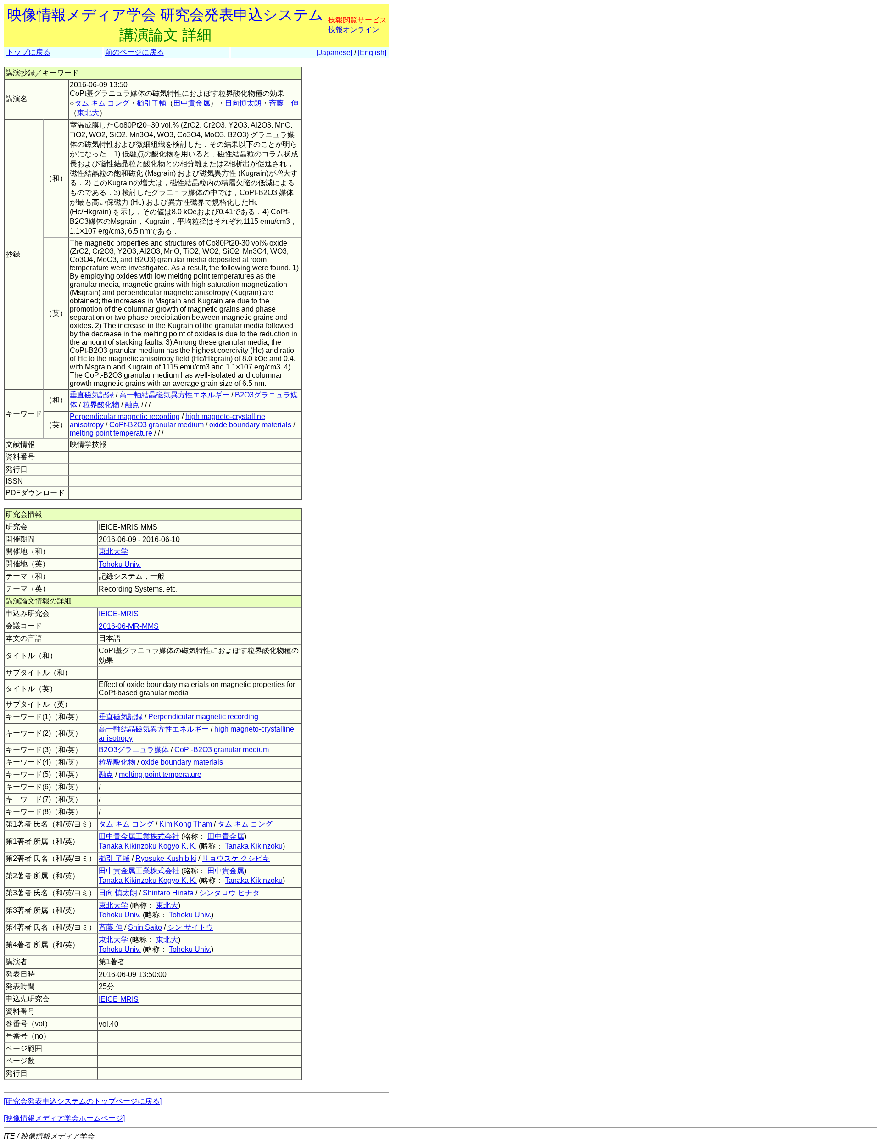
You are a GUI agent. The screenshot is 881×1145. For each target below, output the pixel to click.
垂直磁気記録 (92, 395)
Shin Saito (145, 927)
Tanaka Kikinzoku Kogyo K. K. (148, 846)
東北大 (88, 113)
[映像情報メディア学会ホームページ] (64, 1118)
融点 (132, 404)
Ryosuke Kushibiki (165, 858)
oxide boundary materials (250, 425)
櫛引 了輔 (114, 858)
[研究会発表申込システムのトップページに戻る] (83, 1101)
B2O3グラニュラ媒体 (134, 750)
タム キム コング (101, 103)
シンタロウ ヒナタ (229, 893)
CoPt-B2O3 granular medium (156, 425)
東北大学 (113, 551)
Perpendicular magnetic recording (125, 416)
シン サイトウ (190, 927)
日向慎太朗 (243, 103)
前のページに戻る (134, 52)
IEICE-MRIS (119, 614)
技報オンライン (353, 30)
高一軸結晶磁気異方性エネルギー (174, 395)
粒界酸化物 (101, 404)
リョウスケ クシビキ (236, 858)
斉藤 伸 (283, 103)
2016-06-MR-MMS (129, 626)
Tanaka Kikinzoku (254, 846)
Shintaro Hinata (168, 893)
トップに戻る (28, 52)
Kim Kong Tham (185, 824)
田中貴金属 (191, 103)
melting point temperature (111, 433)
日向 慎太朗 (118, 893)
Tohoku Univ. (120, 564)
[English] (372, 52)
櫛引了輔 (151, 103)
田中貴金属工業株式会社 (139, 836)
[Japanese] (334, 52)
